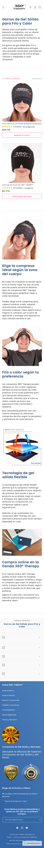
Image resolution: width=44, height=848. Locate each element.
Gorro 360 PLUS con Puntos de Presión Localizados (22, 124)
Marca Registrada (9, 715)
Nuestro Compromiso (10, 700)
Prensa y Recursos (9, 720)
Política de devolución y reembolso (25, 837)
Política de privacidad (13, 844)
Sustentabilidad (8, 710)
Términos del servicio (16, 840)
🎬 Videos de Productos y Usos (14, 801)
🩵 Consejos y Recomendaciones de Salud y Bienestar (20, 795)
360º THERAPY (19, 834)
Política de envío (31, 840)
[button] (3, 7)
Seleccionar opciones (22, 196)
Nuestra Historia (8, 695)
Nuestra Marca (8, 691)
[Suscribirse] (38, 819)
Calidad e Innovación (10, 705)
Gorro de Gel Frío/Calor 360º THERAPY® (17, 185)
